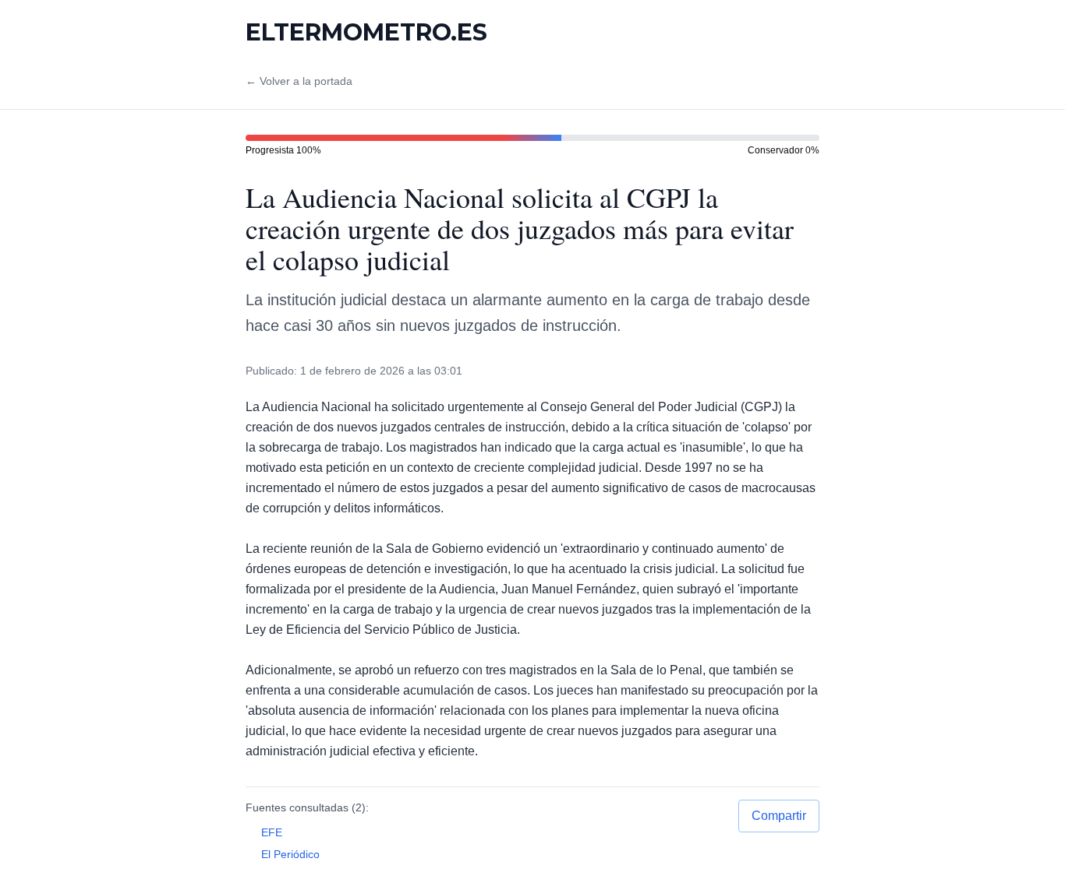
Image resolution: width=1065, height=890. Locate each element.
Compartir (779, 815)
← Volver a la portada (299, 81)
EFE (271, 832)
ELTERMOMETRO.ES (366, 33)
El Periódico (290, 854)
